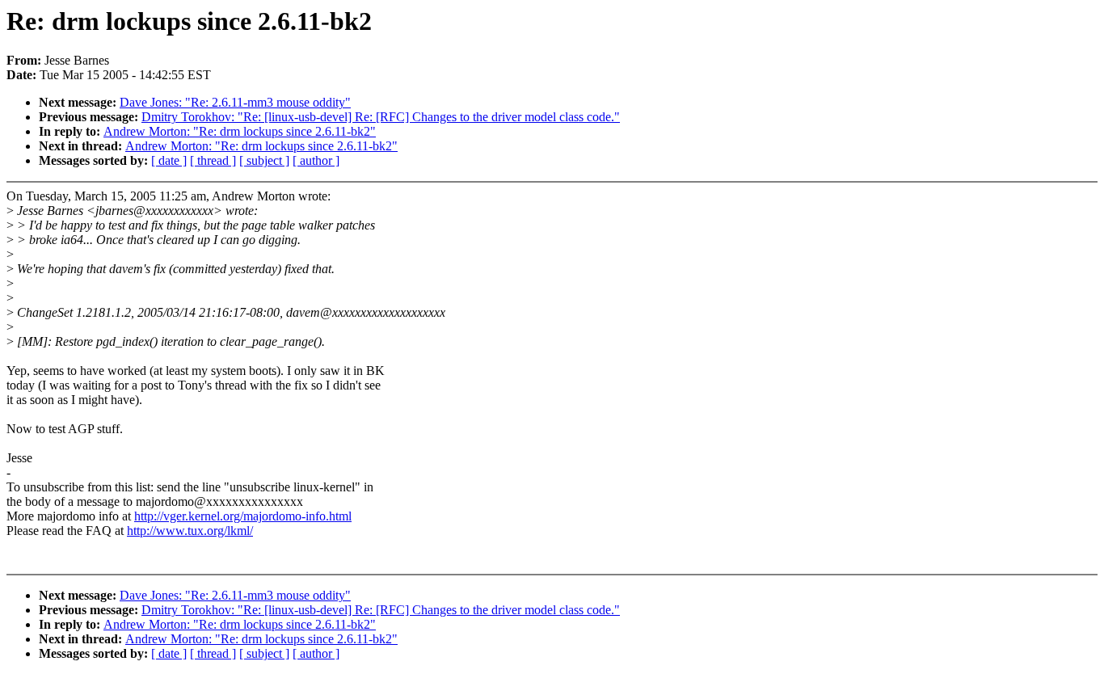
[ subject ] (264, 160)
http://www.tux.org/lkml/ (190, 530)
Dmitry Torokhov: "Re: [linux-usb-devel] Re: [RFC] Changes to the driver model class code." (380, 117)
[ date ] (169, 160)
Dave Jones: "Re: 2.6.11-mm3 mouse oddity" (235, 102)
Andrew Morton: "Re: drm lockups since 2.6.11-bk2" (239, 131)
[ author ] (316, 160)
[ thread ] (213, 160)
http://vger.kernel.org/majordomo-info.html (243, 516)
